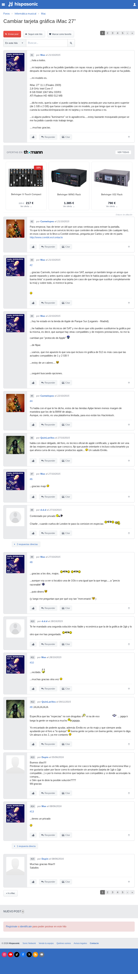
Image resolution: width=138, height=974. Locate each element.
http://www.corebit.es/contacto (46, 237)
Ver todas (123, 152)
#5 (32, 396)
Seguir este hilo (35, 34)
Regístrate (11, 926)
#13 (32, 757)
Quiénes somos (64, 943)
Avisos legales (80, 943)
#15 (32, 859)
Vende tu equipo (46, 943)
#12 (32, 702)
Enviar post (13, 34)
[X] (29, 954)
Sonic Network (29, 943)
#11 (32, 657)
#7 (32, 474)
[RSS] (35, 954)
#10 (32, 621)
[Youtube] (10, 954)
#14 (32, 806)
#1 (32, 55)
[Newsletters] (41, 954)
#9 (32, 557)
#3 (32, 260)
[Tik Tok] (16, 954)
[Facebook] (23, 954)
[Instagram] (4, 954)
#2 (32, 221)
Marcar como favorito (61, 34)
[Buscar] (71, 43)
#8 (32, 510)
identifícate (26, 926)
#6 (32, 438)
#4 (32, 316)
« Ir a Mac (10, 893)
